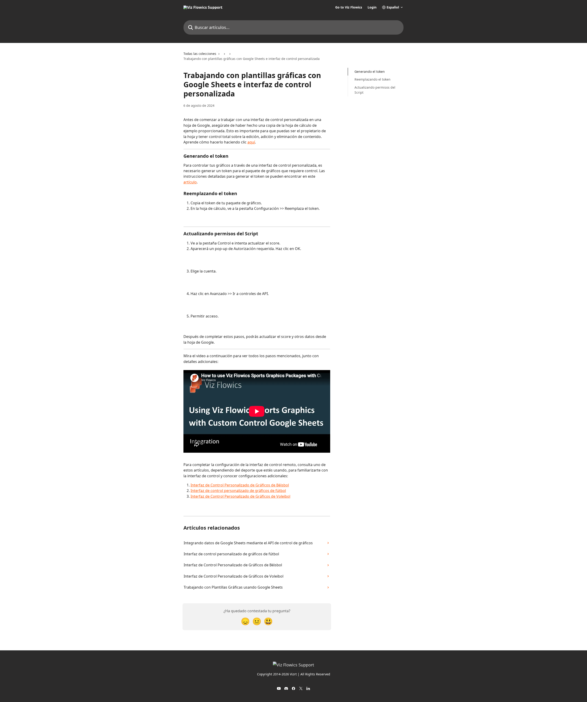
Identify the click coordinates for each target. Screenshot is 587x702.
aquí (251, 142)
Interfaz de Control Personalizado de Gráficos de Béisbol (240, 485)
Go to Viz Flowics (348, 7)
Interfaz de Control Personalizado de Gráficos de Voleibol (240, 496)
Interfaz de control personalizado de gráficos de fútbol (238, 490)
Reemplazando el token (372, 79)
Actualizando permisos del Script (374, 90)
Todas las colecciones (199, 53)
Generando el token (369, 71)
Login (372, 7)
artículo (190, 182)
